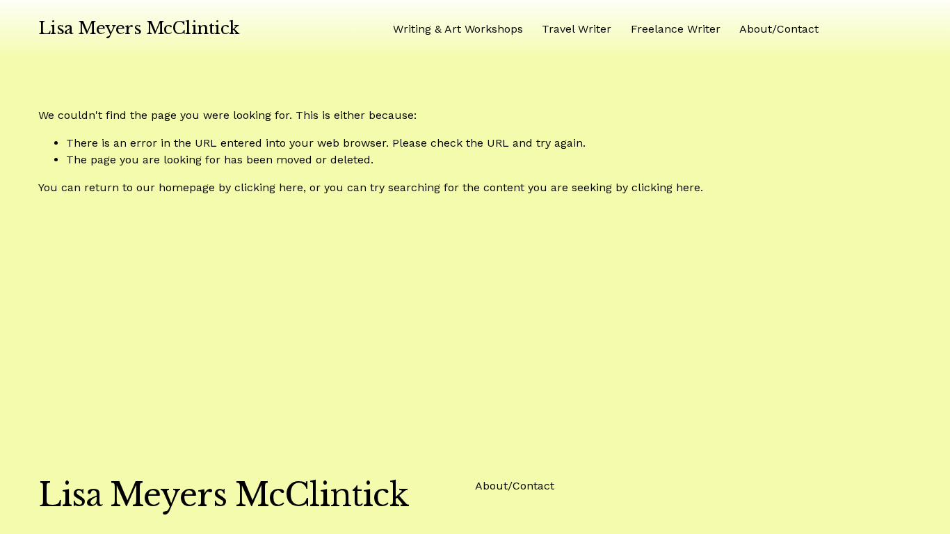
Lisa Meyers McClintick (138, 28)
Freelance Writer (675, 28)
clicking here (268, 187)
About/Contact (779, 28)
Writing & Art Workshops (458, 28)
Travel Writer (576, 28)
